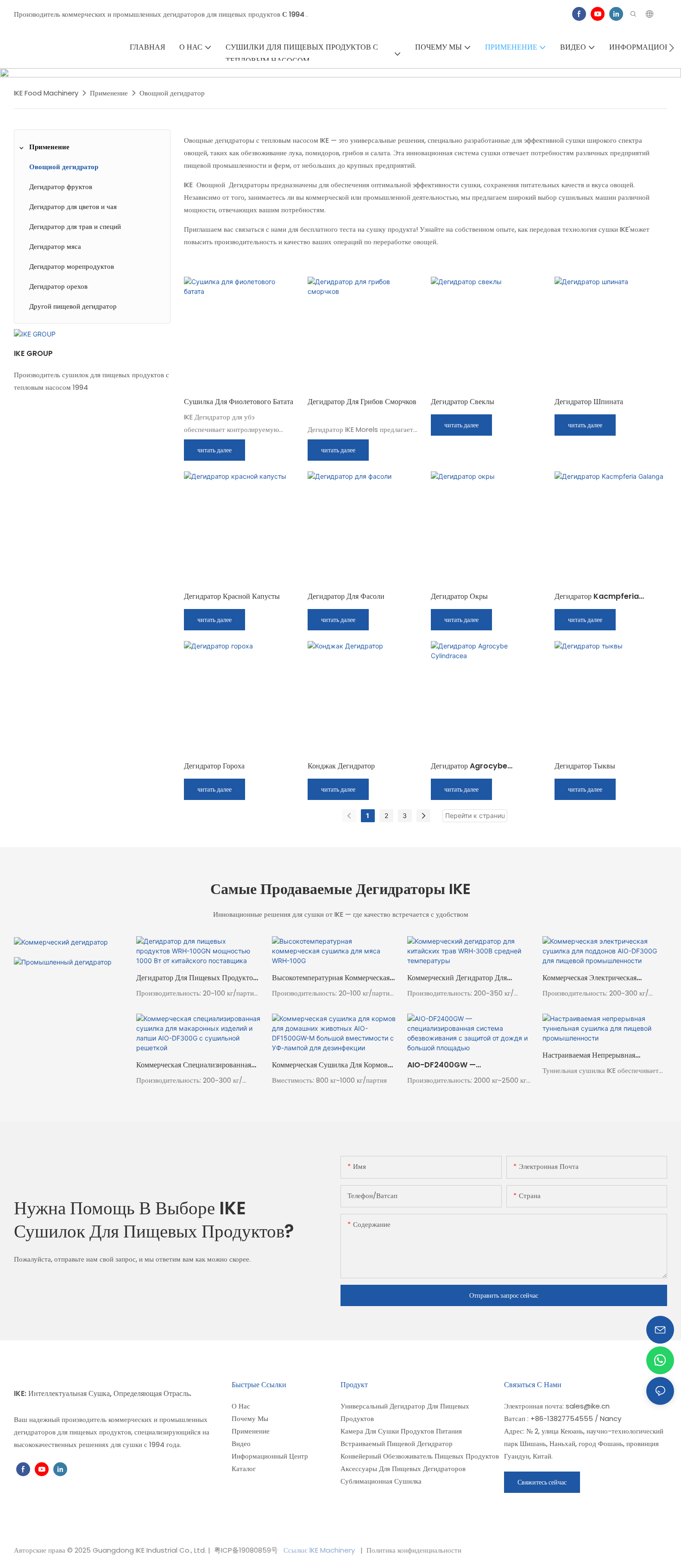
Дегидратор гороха (214, 766)
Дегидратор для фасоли (346, 596)
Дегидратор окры (459, 596)
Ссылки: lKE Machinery (320, 1550)
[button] (671, 48)
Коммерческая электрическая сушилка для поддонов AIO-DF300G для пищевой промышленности (590, 978)
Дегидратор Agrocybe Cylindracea (469, 766)
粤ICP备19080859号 (246, 1550)
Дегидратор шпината (589, 401)
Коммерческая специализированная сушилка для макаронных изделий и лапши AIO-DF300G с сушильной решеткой (197, 1065)
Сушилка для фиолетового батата (238, 401)
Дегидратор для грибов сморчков (362, 401)
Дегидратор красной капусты (232, 596)
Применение (109, 93)
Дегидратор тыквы (585, 766)
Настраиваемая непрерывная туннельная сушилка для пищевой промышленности (599, 1055)
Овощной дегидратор (172, 93)
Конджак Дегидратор (341, 766)
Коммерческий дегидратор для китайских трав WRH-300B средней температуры (468, 978)
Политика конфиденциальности (413, 1550)
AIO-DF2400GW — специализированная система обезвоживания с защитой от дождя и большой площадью (467, 1065)
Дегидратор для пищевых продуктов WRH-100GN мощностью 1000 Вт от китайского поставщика (196, 978)
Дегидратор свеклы (462, 401)
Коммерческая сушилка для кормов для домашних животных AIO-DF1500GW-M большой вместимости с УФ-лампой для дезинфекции (330, 1065)
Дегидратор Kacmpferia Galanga (597, 596)
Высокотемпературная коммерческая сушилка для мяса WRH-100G (331, 978)
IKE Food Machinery (46, 93)
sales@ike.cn (588, 1406)
